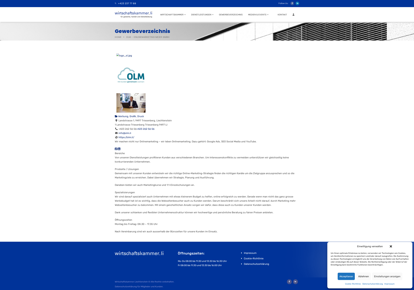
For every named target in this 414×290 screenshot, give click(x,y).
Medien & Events (257, 14)
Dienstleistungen (201, 14)
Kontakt (282, 14)
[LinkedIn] (119, 149)
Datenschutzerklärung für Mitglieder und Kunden (139, 286)
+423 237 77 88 (127, 3)
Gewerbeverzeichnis (231, 14)
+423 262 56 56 (145, 128)
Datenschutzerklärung (372, 284)
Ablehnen (363, 276)
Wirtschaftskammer (172, 14)
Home (118, 37)
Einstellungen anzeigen (387, 276)
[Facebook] (116, 149)
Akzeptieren (346, 276)
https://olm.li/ (126, 137)
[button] (390, 246)
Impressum (389, 284)
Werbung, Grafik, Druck (131, 116)
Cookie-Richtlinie (353, 284)
